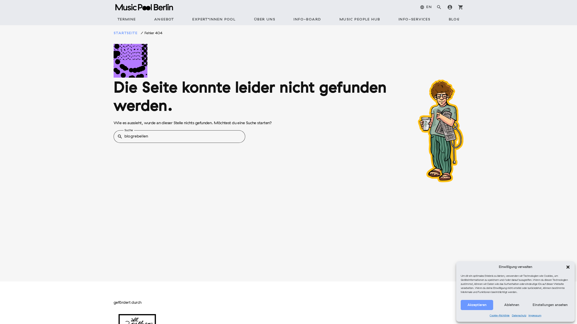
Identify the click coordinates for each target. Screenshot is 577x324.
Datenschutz (519, 316)
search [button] (120, 136)
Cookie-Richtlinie (500, 316)
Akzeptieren (477, 305)
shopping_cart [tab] (460, 7)
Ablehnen (511, 305)
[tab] (426, 7)
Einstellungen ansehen (550, 305)
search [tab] (439, 7)
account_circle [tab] (450, 7)
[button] (568, 267)
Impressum (535, 316)
